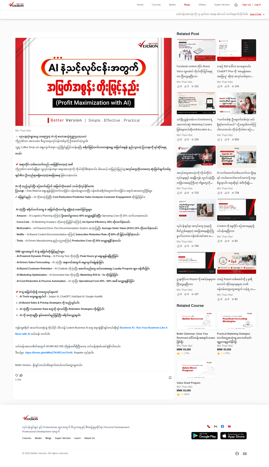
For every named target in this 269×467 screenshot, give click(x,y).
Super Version (222, 5)
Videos (202, 5)
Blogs (187, 5)
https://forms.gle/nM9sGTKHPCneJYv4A (49, 353)
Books (172, 5)
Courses (156, 5)
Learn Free (255, 14)
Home (140, 5)
